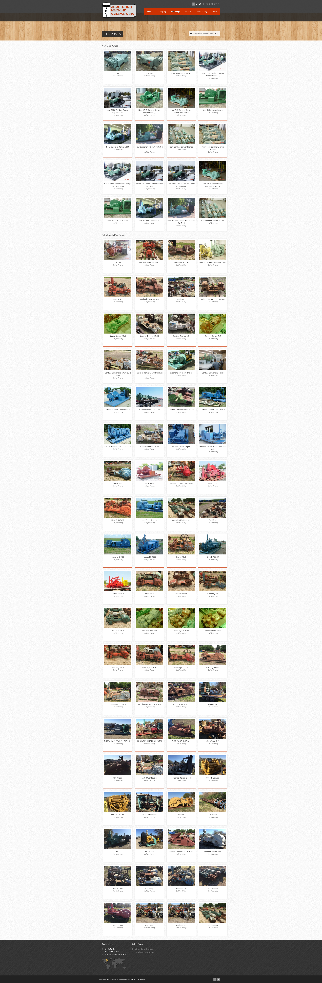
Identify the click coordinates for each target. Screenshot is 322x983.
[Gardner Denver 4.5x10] (149, 324)
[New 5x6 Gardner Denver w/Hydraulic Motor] (212, 171)
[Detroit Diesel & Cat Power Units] (212, 250)
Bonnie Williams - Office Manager (144, 952)
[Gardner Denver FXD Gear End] (181, 397)
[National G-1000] (149, 544)
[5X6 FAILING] (212, 692)
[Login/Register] (196, 4)
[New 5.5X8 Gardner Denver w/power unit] (117, 98)
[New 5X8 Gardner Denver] (212, 98)
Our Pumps (175, 11)
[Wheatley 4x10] (117, 618)
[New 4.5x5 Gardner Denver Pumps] (212, 134)
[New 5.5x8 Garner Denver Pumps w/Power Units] (117, 171)
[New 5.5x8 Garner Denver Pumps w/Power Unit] (181, 171)
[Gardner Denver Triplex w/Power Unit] (212, 434)
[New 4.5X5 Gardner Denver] (181, 61)
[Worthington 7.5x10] (117, 692)
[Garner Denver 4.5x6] (117, 324)
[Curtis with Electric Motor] (149, 250)
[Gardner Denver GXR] (212, 839)
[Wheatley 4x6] (212, 581)
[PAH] (117, 61)
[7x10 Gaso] (117, 250)
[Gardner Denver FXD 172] (149, 397)
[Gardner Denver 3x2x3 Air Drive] (212, 287)
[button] (200, 4)
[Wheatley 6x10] (117, 655)
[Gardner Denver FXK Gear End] (181, 839)
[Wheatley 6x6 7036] (212, 618)
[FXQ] (117, 839)
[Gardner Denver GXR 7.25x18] (212, 397)
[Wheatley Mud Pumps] (181, 508)
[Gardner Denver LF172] (149, 434)
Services (188, 11)
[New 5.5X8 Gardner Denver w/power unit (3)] (149, 98)
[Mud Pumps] (117, 876)
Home (148, 11)
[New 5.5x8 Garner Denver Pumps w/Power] (149, 171)
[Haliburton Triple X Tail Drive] (181, 471)
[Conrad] (181, 802)
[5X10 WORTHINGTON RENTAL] (149, 729)
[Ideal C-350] (212, 471)
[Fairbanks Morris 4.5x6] (149, 287)
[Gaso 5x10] (117, 471)
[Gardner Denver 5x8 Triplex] (181, 360)
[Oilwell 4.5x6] (181, 544)
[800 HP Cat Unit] (212, 765)
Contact (215, 11)
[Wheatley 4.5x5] (181, 581)
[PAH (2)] (149, 61)
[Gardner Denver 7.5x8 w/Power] (117, 397)
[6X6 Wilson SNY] (212, 729)
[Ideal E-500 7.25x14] (149, 508)
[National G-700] (117, 544)
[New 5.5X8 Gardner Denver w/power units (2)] (212, 61)
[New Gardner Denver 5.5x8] (149, 208)
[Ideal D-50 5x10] (117, 508)
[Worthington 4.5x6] (149, 655)
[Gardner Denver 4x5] (181, 324)
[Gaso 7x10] (149, 471)
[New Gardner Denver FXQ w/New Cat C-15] (181, 208)
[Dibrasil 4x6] (117, 287)
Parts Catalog (202, 11)
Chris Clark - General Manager (142, 949)
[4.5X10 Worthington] (181, 692)
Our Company (161, 11)
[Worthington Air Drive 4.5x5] (149, 692)
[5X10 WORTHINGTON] (181, 729)
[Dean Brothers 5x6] (181, 250)
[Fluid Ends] (181, 287)
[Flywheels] (212, 802)
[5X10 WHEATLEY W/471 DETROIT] (117, 729)
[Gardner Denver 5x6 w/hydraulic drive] (117, 360)
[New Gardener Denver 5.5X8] (117, 134)
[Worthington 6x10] (212, 655)
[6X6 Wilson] (117, 765)
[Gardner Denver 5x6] (212, 324)
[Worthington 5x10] (181, 655)
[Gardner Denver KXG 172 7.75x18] (117, 434)
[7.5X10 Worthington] (149, 765)
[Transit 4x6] (149, 581)
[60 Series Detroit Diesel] (181, 765)
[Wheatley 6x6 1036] (149, 618)
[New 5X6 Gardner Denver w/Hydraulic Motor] (181, 98)
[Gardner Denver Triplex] (181, 434)
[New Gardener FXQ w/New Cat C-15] (149, 134)
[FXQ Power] (149, 839)
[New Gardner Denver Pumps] (181, 134)
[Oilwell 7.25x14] (212, 544)
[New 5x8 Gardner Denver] (117, 208)
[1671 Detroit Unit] (149, 802)
